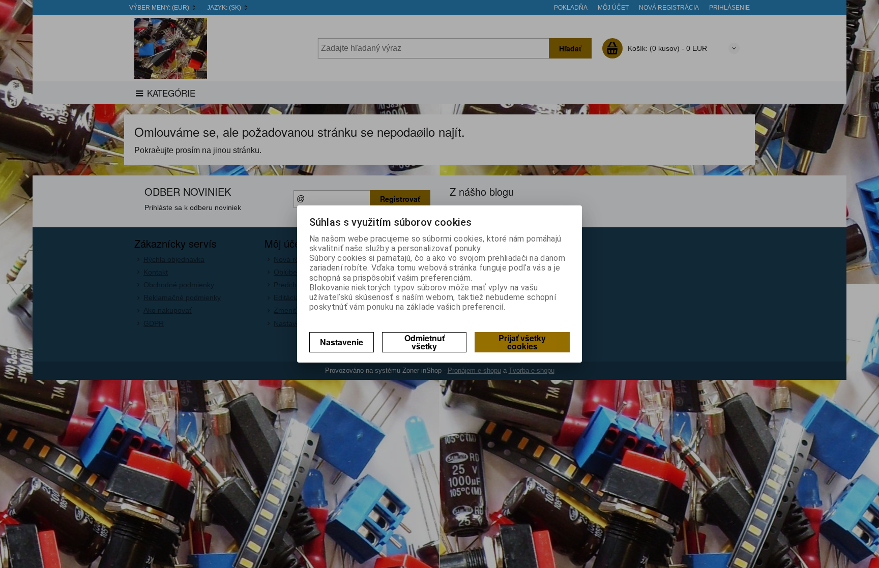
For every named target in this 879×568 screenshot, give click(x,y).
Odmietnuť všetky (424, 342)
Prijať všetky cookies (522, 342)
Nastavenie (341, 342)
